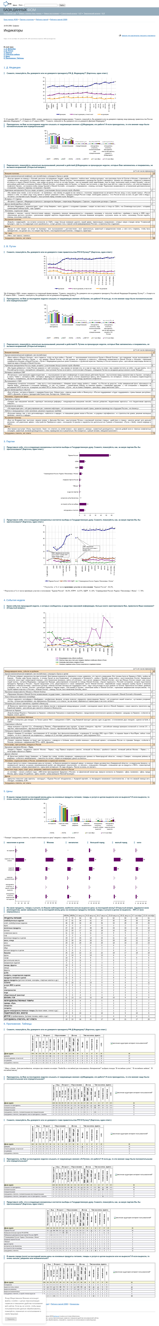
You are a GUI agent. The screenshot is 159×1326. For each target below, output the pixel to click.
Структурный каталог (69, 13)
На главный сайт (10, 13)
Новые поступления (51, 13)
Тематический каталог (92, 13)
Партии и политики (27, 19)
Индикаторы (74, 1304)
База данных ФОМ (11, 19)
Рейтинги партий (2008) (58, 19)
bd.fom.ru (56, 1316)
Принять (10, 1319)
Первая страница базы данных (30, 13)
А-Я (80, 13)
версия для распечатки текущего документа (138, 36)
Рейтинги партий (42, 19)
